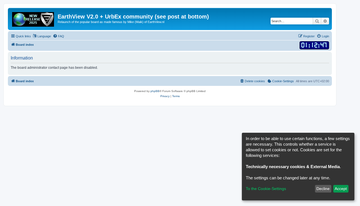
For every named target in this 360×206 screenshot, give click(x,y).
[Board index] (33, 18)
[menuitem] (58, 36)
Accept (341, 188)
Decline (323, 188)
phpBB (154, 91)
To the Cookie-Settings (266, 188)
